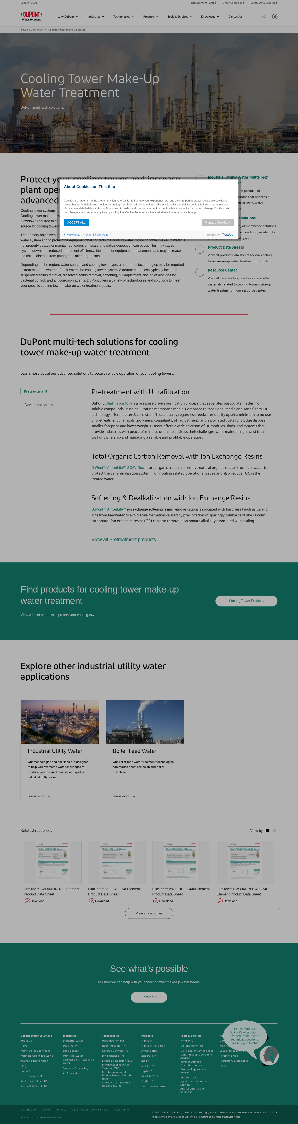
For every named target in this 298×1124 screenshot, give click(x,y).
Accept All (76, 222)
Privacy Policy (72, 234)
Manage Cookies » (218, 222)
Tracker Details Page (95, 234)
